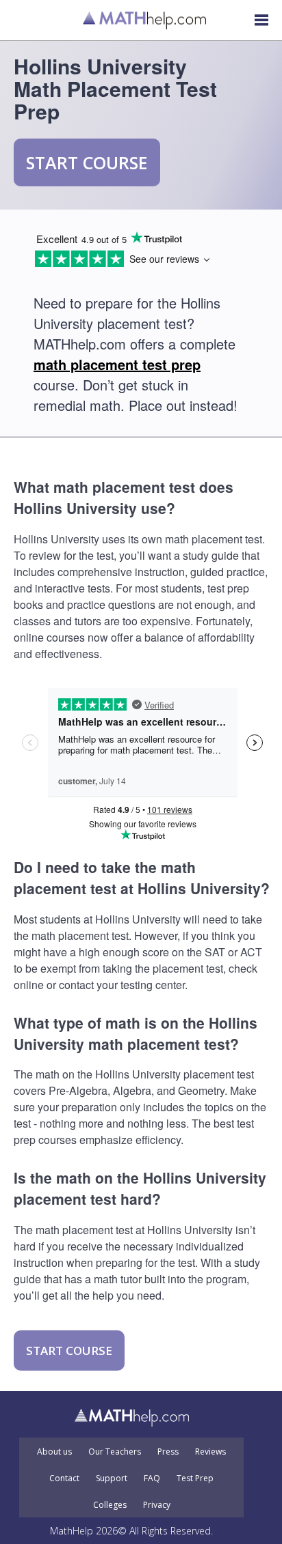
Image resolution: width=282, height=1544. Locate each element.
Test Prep (195, 1478)
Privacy (156, 1505)
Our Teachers (114, 1451)
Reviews (210, 1451)
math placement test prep (117, 364)
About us (54, 1451)
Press (168, 1451)
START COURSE (87, 162)
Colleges (110, 1505)
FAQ (152, 1478)
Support (111, 1478)
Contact (64, 1478)
